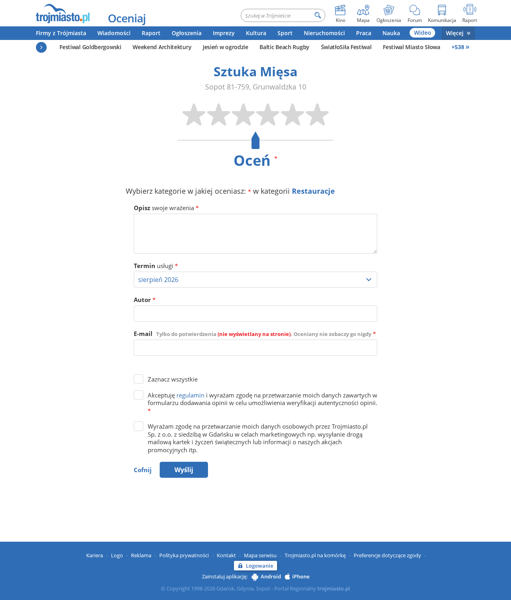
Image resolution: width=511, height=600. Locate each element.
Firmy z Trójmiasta (61, 33)
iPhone (300, 576)
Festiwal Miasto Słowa (411, 47)
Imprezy (224, 33)
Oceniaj (127, 18)
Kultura (256, 33)
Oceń (255, 160)
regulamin (190, 395)
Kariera (94, 555)
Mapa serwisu (260, 555)
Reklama (141, 555)
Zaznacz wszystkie (173, 379)
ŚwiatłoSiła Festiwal (346, 47)
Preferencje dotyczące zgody (387, 555)
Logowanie (259, 565)
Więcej (454, 33)
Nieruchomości (324, 33)
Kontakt (226, 555)
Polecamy (41, 47)
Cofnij (143, 470)
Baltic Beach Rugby (284, 47)
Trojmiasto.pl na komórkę (315, 555)
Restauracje (313, 191)
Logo (117, 555)
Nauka (391, 33)
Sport (285, 33)
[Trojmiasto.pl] (62, 13)
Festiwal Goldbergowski (90, 47)
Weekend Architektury (162, 47)
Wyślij (183, 469)
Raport (151, 33)
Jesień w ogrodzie (225, 47)
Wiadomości (114, 33)
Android (271, 576)
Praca (363, 33)
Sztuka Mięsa (255, 71)
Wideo (422, 32)
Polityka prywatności (184, 555)
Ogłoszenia (187, 33)
